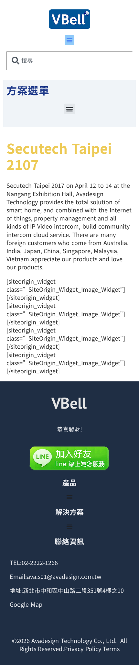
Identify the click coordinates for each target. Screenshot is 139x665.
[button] (69, 40)
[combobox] (69, 60)
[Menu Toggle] (69, 497)
